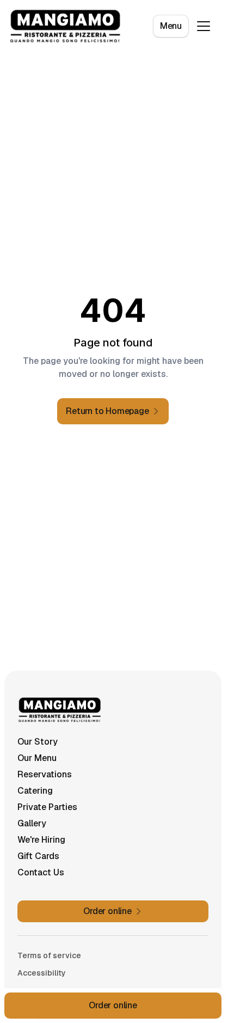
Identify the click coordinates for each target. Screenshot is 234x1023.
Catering (35, 790)
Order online (113, 1005)
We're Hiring (41, 839)
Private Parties (47, 807)
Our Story (37, 741)
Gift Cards (38, 856)
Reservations (44, 774)
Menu (171, 26)
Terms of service (49, 955)
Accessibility (41, 973)
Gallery (31, 823)
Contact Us (40, 872)
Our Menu (37, 758)
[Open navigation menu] (203, 26)
